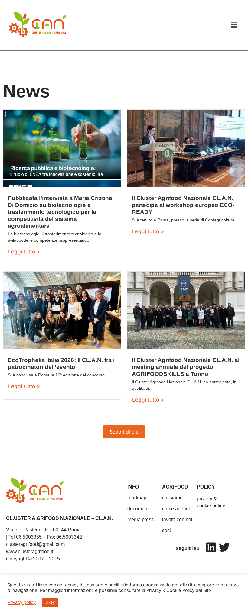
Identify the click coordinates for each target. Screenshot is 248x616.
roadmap (136, 497)
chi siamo (172, 497)
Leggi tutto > (24, 252)
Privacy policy (22, 602)
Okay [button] (50, 602)
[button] (234, 25)
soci (166, 530)
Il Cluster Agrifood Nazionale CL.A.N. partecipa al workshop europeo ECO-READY (183, 205)
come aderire (176, 508)
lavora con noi (177, 519)
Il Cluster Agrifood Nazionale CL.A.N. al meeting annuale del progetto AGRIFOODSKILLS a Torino (186, 367)
